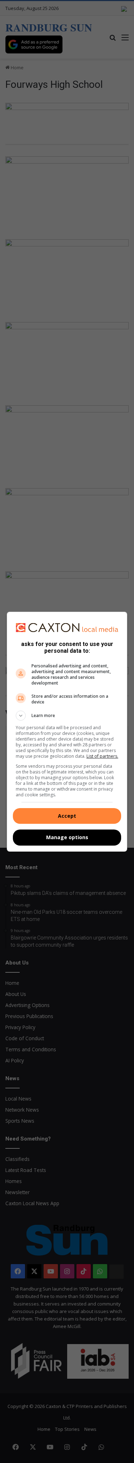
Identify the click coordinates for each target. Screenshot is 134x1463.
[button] (67, 716)
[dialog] (67, 732)
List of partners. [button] (102, 756)
